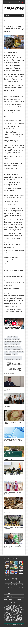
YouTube (9, 336)
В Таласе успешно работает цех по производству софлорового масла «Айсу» (14, 364)
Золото (6, 344)
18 (8, 586)
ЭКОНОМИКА (12, 20)
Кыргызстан (8, 354)
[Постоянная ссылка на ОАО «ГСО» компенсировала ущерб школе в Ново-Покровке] (14, 403)
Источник (6, 332)
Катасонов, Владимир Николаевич (13, 349)
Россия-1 (15, 354)
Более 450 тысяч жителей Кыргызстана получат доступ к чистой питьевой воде (13, 440)
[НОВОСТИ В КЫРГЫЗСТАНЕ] (14, 9)
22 (19, 586)
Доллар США (16, 339)
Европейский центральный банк (13, 341)
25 (8, 587)
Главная (6, 20)
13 (14, 584)
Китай (6, 351)
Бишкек (15, 336)
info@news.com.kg (11, 618)
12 (11, 584)
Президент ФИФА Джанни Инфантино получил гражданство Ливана (14, 369)
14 (16, 584)
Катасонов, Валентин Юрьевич (12, 346)
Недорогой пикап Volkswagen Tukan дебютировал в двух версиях (11, 454)
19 (11, 586)
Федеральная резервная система (13, 356)
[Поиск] (19, 2)
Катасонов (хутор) (14, 344)
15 (19, 584)
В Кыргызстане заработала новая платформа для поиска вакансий (12, 388)
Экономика (19, 359)
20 (14, 586)
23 (22, 586)
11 (8, 584)
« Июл (5, 590)
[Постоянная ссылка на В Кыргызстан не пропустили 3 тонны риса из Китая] (14, 420)
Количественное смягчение (16, 351)
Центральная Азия (9, 359)
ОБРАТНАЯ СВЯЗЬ (8, 596)
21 (16, 586)
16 (22, 584)
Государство (8, 339)
